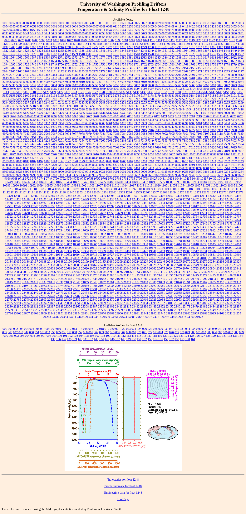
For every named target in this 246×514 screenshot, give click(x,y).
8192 (40, 161)
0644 (47, 33)
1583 (144, 57)
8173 (192, 157)
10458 (34, 182)
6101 (109, 116)
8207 (130, 161)
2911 (88, 78)
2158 (213, 68)
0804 (151, 33)
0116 (116, 26)
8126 (26, 157)
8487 (172, 168)
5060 (151, 85)
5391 (102, 109)
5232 (234, 99)
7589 (47, 147)
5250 (116, 102)
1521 (158, 54)
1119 (192, 40)
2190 (158, 71)
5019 (144, 81)
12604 (127, 206)
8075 (179, 154)
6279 (68, 119)
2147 (137, 68)
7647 (12, 151)
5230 (220, 99)
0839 (47, 36)
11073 (8, 189)
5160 (26, 95)
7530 (109, 144)
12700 (153, 213)
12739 (102, 216)
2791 (178, 74)
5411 (192, 109)
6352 (47, 123)
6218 (192, 116)
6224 (226, 116)
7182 (151, 137)
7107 (206, 133)
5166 (68, 95)
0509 (89, 30)
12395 (102, 195)
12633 (136, 209)
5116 (26, 92)
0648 (68, 33)
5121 (53, 92)
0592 (220, 30)
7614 (185, 147)
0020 (123, 23)
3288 (241, 78)
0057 (26, 26)
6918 (164, 130)
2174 (74, 71)
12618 (9, 209)
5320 (130, 106)
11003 (91, 185)
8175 (206, 157)
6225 (233, 116)
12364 (129, 192)
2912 (95, 78)
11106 (205, 189)
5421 (19, 112)
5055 (123, 85)
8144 (88, 157)
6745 (158, 126)
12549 (43, 206)
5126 (88, 92)
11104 (189, 189)
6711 (151, 126)
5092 (123, 88)
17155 (212, 223)
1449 (234, 50)
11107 (214, 189)
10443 (229, 178)
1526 (192, 54)
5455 (158, 112)
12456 (229, 199)
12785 (127, 220)
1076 (63, 40)
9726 (28, 178)
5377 (26, 109)
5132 (122, 92)
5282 (185, 102)
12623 (51, 209)
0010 (61, 23)
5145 (212, 92)
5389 (89, 109)
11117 (22, 192)
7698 (130, 151)
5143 (198, 92)
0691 (130, 33)
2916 (123, 78)
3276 (158, 78)
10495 (136, 182)
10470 (76, 182)
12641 (203, 209)
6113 (130, 116)
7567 (213, 144)
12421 (43, 199)
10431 (162, 178)
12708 (186, 213)
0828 (220, 33)
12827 (26, 223)
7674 (102, 151)
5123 (67, 92)
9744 (42, 178)
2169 (40, 71)
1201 (19, 47)
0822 (192, 33)
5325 (164, 106)
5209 (82, 99)
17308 (68, 227)
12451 (186, 199)
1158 (113, 43)
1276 (123, 47)
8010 (96, 154)
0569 (158, 30)
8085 (199, 154)
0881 (185, 36)
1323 (12, 50)
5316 (102, 106)
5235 (12, 102)
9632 (158, 175)
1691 (227, 61)
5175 (130, 95)
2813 (5, 78)
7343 (137, 140)
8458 (68, 168)
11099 (149, 189)
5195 (19, 99)
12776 (59, 220)
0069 (109, 26)
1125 (232, 40)
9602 (137, 175)
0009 (54, 23)
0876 (158, 36)
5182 (178, 95)
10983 (195, 182)
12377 (231, 192)
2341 (40, 74)
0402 (137, 26)
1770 (199, 64)
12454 (212, 199)
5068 (206, 85)
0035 (199, 23)
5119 (39, 92)
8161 (130, 157)
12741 (110, 216)
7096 (178, 133)
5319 (123, 106)
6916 (151, 130)
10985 (212, 182)
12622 (43, 209)
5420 (12, 112)
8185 (19, 161)
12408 (178, 195)
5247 (95, 102)
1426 (213, 50)
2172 (61, 71)
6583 (33, 126)
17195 (9, 227)
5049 (88, 85)
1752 (74, 64)
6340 (33, 123)
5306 (47, 106)
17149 (203, 223)
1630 (26, 61)
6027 (33, 116)
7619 (206, 147)
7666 (74, 151)
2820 (54, 78)
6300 (130, 119)
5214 (116, 99)
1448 (227, 50)
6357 (81, 123)
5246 (88, 102)
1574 (81, 57)
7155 (61, 137)
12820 (203, 220)
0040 (213, 23)
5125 (81, 92)
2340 (33, 74)
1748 (47, 64)
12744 (127, 216)
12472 (76, 202)
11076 (25, 189)
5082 (54, 88)
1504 (61, 54)
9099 (151, 171)
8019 (103, 154)
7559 (192, 144)
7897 (13, 154)
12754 (195, 216)
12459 (17, 202)
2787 (151, 74)
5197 (33, 99)
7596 (75, 147)
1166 (167, 43)
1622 (234, 57)
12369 (172, 192)
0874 (144, 36)
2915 (116, 78)
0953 (7, 40)
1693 (241, 61)
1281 (158, 47)
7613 (178, 147)
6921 (185, 130)
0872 (130, 36)
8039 (123, 154)
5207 (68, 99)
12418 (17, 199)
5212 (102, 99)
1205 (47, 47)
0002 (12, 23)
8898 (47, 171)
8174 (199, 157)
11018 (140, 185)
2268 (178, 71)
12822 (220, 220)
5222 (164, 99)
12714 (220, 213)
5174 (123, 95)
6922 (192, 130)
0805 (158, 33)
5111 (234, 88)
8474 (109, 168)
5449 (123, 112)
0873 (137, 36)
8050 (137, 154)
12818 (186, 220)
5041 (47, 85)
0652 (95, 33)
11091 (91, 189)
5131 (115, 92)
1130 (25, 43)
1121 (205, 40)
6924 (206, 130)
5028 (199, 81)
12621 (34, 209)
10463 (59, 182)
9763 (118, 178)
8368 (102, 164)
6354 (61, 123)
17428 (178, 227)
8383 (164, 164)
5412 (199, 109)
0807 (164, 33)
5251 (123, 102)
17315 (76, 227)
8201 (95, 161)
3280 (185, 78)
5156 (240, 92)
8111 (234, 154)
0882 (192, 36)
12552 (68, 206)
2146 (130, 68)
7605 (130, 147)
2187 (137, 71)
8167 (171, 157)
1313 (192, 47)
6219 (199, 116)
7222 (40, 140)
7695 (123, 151)
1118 (185, 40)
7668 (81, 151)
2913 (102, 78)
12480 (136, 202)
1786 (40, 68)
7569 (227, 144)
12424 (59, 199)
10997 (66, 185)
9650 (199, 175)
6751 (199, 126)
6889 (123, 130)
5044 (54, 85)
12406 (161, 195)
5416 (227, 109)
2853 (68, 78)
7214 (241, 137)
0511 (102, 30)
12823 (229, 220)
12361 (104, 192)
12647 (17, 213)
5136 (150, 92)
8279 (54, 164)
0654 (102, 33)
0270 (123, 26)
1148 (46, 43)
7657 (40, 151)
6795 (26, 130)
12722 (9, 216)
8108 (227, 154)
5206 (61, 99)
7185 (172, 137)
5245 (81, 102)
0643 (40, 33)
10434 (179, 178)
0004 (26, 23)
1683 (178, 61)
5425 (47, 112)
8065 (158, 154)
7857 (241, 151)
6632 (68, 126)
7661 (54, 151)
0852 (81, 36)
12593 (119, 206)
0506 (68, 30)
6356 (74, 123)
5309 (68, 106)
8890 (26, 171)
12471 (68, 202)
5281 (178, 102)
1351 (164, 50)
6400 (192, 123)
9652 (206, 175)
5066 (192, 85)
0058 (33, 26)
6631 (61, 126)
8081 (186, 154)
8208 (137, 161)
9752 (63, 178)
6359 (95, 123)
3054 (144, 78)
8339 (95, 164)
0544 (109, 30)
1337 (74, 50)
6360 (102, 123)
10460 (43, 182)
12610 (178, 206)
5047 (74, 85)
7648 (19, 151)
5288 (220, 102)
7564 (206, 144)
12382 (34, 195)
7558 (185, 144)
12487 (186, 202)
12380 (17, 195)
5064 (178, 85)
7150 (26, 137)
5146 (219, 92)
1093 (139, 40)
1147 (39, 43)
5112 (241, 88)
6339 (26, 123)
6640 (116, 126)
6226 (240, 116)
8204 (109, 161)
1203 (33, 47)
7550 (151, 144)
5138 (164, 92)
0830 (234, 33)
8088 (213, 154)
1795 (88, 68)
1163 (147, 43)
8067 (172, 154)
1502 (47, 54)
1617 (206, 57)
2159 (220, 68)
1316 (213, 47)
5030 (213, 81)
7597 (82, 147)
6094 (68, 116)
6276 (47, 119)
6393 (164, 123)
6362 (116, 123)
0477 (40, 30)
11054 (181, 185)
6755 (227, 126)
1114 (159, 40)
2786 (144, 74)
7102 (192, 133)
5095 (144, 88)
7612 (171, 147)
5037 (19, 85)
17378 (127, 227)
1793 (81, 68)
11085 (58, 189)
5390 (95, 109)
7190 (206, 137)
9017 (81, 171)
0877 (164, 36)
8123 (12, 157)
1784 (26, 68)
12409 (186, 195)
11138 (62, 192)
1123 (219, 40)
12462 (43, 202)
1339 (88, 50)
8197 (68, 161)
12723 (17, 216)
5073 (234, 85)
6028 (40, 116)
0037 (206, 23)
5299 (241, 102)
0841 (61, 36)
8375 (130, 164)
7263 (123, 140)
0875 (151, 36)
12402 (144, 195)
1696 (19, 64)
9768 (146, 178)
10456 (26, 182)
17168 (220, 223)
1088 (104, 40)
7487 (81, 144)
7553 (164, 144)
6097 (89, 116)
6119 (150, 116)
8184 (12, 161)
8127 (33, 157)
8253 (26, 164)
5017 (130, 81)
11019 (148, 185)
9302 (54, 175)
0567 (144, 30)
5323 (151, 106)
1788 (54, 68)
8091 (220, 154)
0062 (61, 26)
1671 (109, 61)
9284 (241, 171)
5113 (6, 92)
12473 (85, 202)
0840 (54, 36)
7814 (192, 151)
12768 (9, 220)
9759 (97, 178)
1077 (70, 40)
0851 (74, 36)
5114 (13, 92)
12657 (102, 213)
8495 (178, 168)
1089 (111, 40)
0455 (5, 30)
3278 (171, 78)
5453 (151, 112)
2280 (19, 74)
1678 (151, 61)
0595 (241, 30)
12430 (93, 199)
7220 (26, 140)
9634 (164, 175)
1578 (109, 57)
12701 (161, 213)
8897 (40, 171)
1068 (42, 40)
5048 (81, 85)
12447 (152, 199)
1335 (61, 50)
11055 (190, 185)
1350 (158, 50)
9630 (144, 175)
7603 (116, 147)
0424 (220, 26)
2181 (116, 71)
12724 (26, 216)
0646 (61, 33)
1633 (47, 61)
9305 (75, 175)
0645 (54, 33)
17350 (119, 227)
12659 (119, 213)
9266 (220, 171)
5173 (116, 95)
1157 (106, 43)
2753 (95, 74)
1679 (158, 61)
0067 (95, 26)
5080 (40, 88)
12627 (85, 209)
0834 (19, 36)
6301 (137, 119)
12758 (220, 216)
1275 (116, 47)
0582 (185, 30)
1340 (95, 50)
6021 (234, 112)
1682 (171, 61)
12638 (178, 209)
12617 (237, 206)
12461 (34, 202)
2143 (109, 68)
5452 (144, 112)
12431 (102, 199)
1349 (151, 50)
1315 (206, 47)
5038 (26, 85)
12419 (26, 199)
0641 (26, 33)
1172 (207, 43)
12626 (76, 209)
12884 (102, 223)
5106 (206, 88)
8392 (199, 164)
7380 (185, 140)
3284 (213, 78)
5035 (5, 85)
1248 (68, 47)
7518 (102, 144)
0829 (227, 33)
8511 (220, 168)
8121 (5, 157)
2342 (47, 74)
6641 (123, 126)
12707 (178, 213)
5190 (227, 95)
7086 (137, 133)
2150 (158, 68)
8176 (213, 157)
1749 (54, 64)
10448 (238, 178)
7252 (68, 140)
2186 (130, 71)
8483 (151, 168)
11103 (181, 189)
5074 (241, 85)
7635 (234, 147)
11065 (231, 185)
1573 (74, 57)
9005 (68, 171)
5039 (33, 85)
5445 (95, 112)
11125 (54, 192)
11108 (222, 189)
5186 (199, 95)
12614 (212, 206)
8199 (82, 161)
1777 (220, 64)
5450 (130, 112)
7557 (178, 144)
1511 (88, 54)
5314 (88, 106)
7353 (164, 140)
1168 (180, 43)
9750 (56, 178)
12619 (17, 209)
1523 (171, 54)
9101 (158, 171)
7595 (68, 147)
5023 (164, 81)
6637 (95, 126)
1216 (61, 47)
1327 (33, 50)
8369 (109, 164)
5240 (47, 102)
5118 (33, 92)
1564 (12, 57)
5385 (68, 109)
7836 (206, 151)
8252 (19, 164)
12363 (121, 192)
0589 (206, 30)
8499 (199, 168)
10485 (102, 182)
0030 (164, 23)
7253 (74, 140)
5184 (192, 95)
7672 (95, 151)
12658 (110, 213)
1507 (68, 54)
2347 (81, 74)
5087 (89, 88)
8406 (241, 164)
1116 (172, 40)
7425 (33, 144)
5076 (13, 88)
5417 (234, 109)
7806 (185, 151)
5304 (33, 106)
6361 (109, 123)
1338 (81, 50)
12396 (110, 195)
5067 (199, 85)
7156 (68, 137)
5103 (186, 88)
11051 (165, 185)
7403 (234, 140)
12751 (178, 216)
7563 (199, 144)
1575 (88, 57)
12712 (212, 213)
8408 (5, 168)
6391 (151, 123)
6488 (5, 126)
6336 (5, 123)
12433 (110, 199)
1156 (99, 43)
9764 (125, 178)
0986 (35, 40)
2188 (144, 71)
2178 (95, 71)
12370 (180, 192)
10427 (153, 178)
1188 (227, 43)
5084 (68, 88)
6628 (40, 126)
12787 (144, 220)
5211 (95, 99)
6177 (171, 116)
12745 (136, 216)
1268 (74, 47)
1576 (95, 57)
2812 (241, 74)
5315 (95, 106)
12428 (76, 199)
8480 (130, 168)
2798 (220, 74)
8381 (151, 164)
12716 (229, 213)
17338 (102, 227)
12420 (34, 199)
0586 (199, 30)
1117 (179, 40)
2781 (109, 74)
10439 (212, 178)
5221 (158, 99)
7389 (206, 140)
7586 (33, 147)
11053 (173, 185)
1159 (120, 43)
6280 (75, 119)
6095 (75, 116)
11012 (115, 185)
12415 (229, 195)
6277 (54, 119)
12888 (127, 223)
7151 (33, 137)
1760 (130, 64)
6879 (68, 130)
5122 (60, 92)
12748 (152, 216)
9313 (102, 175)
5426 (54, 112)
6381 (130, 123)
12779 (76, 220)
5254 (137, 102)
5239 (40, 102)
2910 (82, 78)
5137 (157, 92)
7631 (227, 147)
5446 (102, 112)
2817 (33, 78)
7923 (20, 154)
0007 (47, 23)
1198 (241, 43)
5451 (137, 112)
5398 (137, 109)
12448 (161, 199)
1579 (116, 57)
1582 (137, 57)
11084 (50, 189)
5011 (88, 81)
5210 (89, 99)
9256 (185, 171)
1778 (227, 64)
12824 (237, 220)
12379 (9, 195)
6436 (213, 123)
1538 (234, 54)
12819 (195, 220)
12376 (222, 192)
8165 (158, 157)
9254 (178, 171)
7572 (234, 144)
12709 (195, 213)
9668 (14, 178)
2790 (171, 74)
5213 (109, 99)
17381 (136, 227)
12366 (146, 192)
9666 (7, 178)
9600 (130, 175)
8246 (5, 164)
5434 (75, 112)
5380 (40, 109)
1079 (84, 40)
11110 (230, 189)
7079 (89, 133)
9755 (76, 178)
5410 (185, 109)
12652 (60, 213)
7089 (151, 133)
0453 (234, 26)
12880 (68, 223)
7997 (68, 154)
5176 (137, 95)
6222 (212, 116)
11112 (6, 192)
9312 (95, 175)
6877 (61, 130)
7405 (241, 140)
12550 (51, 206)
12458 (9, 202)
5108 (220, 88)
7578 (12, 147)
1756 (102, 64)
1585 (158, 57)
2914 (109, 78)
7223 (47, 140)
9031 (102, 171)
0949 (241, 36)
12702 (170, 213)
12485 (178, 202)
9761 (104, 178)
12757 (212, 216)
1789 (61, 68)
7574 (241, 144)
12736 (93, 216)
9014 (74, 171)
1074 (49, 40)
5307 (54, 106)
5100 (165, 88)
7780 (164, 151)
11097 (132, 189)
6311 (206, 119)
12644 (229, 209)
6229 (19, 119)
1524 (178, 54)
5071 (220, 85)
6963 (220, 130)
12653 (68, 213)
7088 (144, 133)
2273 (213, 71)
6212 (185, 116)
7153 (47, 137)
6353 (54, 123)
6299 (123, 119)
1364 (185, 50)
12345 (70, 192)
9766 (139, 178)
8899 (54, 171)
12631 (119, 209)
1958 (95, 68)
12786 (136, 220)
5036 (12, 85)
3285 (220, 78)
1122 (212, 40)
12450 (178, 199)
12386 (68, 195)
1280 (151, 47)
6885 (102, 130)
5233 (241, 99)
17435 (195, 227)
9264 (206, 171)
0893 (227, 36)
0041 (220, 23)
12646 (9, 213)
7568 (220, 144)
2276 (234, 71)
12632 (127, 209)
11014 (124, 185)
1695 (12, 64)
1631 (33, 61)
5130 (109, 92)
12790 (161, 220)
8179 (227, 157)
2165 (12, 71)
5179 (158, 95)
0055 (12, 26)
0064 (75, 26)
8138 (61, 157)
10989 (6, 185)
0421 (199, 26)
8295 (74, 164)
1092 (132, 40)
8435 (26, 168)
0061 (54, 26)
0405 (151, 26)
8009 (89, 154)
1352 (171, 50)
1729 (26, 64)
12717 (237, 213)
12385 (60, 195)
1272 (95, 47)
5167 (74, 95)
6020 (227, 112)
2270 (192, 71)
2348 (88, 74)
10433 (170, 178)
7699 (137, 151)
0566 (137, 30)
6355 (68, 123)
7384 (199, 140)
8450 (54, 168)
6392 (158, 123)
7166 (123, 137)
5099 (158, 88)
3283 (206, 78)
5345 (5, 109)
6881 (74, 130)
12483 (161, 202)
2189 (151, 71)
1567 (33, 57)
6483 (220, 123)
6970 (241, 130)
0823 (199, 33)
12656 (93, 213)
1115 (166, 40)
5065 (185, 85)
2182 (123, 71)
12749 (161, 216)
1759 (123, 64)
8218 (206, 161)
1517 (130, 54)
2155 (192, 68)
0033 (185, 23)
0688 (109, 33)
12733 (76, 216)
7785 (171, 151)
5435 (82, 112)
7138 (233, 133)
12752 (186, 216)
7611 (165, 147)
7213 (234, 137)
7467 (74, 144)
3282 (199, 78)
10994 (40, 185)
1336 (68, 50)
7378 (178, 140)
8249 (12, 164)
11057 (198, 185)
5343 (241, 106)
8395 (220, 164)
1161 (133, 43)
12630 (110, 209)
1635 (61, 61)
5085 (75, 88)
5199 (47, 99)
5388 (82, 109)
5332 (213, 106)
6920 (178, 130)
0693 (144, 33)
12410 (195, 195)
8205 (116, 161)
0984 (28, 40)
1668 (88, 61)
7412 (12, 144)
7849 (227, 151)
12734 (85, 216)
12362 (112, 192)
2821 (61, 78)
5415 (220, 109)
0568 (151, 30)
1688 (213, 61)
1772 (206, 64)
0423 (213, 26)
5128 (102, 92)
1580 (123, 57)
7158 (82, 137)
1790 (68, 68)
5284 (199, 102)
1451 (5, 54)
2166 (19, 71)
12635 (152, 209)
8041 (130, 154)
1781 (5, 68)
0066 (89, 26)
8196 (61, 161)
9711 (21, 178)
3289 (5, 81)
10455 (17, 182)
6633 (75, 126)
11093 (108, 189)
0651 (88, 33)
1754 (88, 64)
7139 (240, 133)
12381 (26, 195)
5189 (220, 95)
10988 (237, 182)
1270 (81, 47)
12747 (144, 216)
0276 (130, 26)
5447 (109, 112)
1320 (234, 47)
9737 (35, 178)
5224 (178, 99)
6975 (12, 133)
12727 (43, 216)
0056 (19, 26)
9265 (213, 171)
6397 (185, 123)
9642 (178, 175)
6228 (12, 119)
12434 (119, 199)
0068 (102, 26)
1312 (185, 47)
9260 (199, 171)
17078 (178, 223)
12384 (51, 195)
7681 (109, 151)
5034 (241, 81)
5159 (19, 95)
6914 (137, 130)
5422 (26, 112)
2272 (206, 71)
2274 (220, 71)
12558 (77, 206)
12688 (127, 213)
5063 (171, 85)
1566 (26, 57)
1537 (227, 54)
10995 (49, 185)
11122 (46, 192)
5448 (116, 112)
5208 (75, 99)
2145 (123, 68)
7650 (26, 151)
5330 (199, 106)
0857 (116, 36)
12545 (34, 206)
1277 (130, 47)
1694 (5, 64)
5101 (172, 88)
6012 (206, 112)
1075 (56, 40)
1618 (213, 57)
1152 (73, 43)
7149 (19, 137)
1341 (102, 50)
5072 (227, 85)
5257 (151, 102)
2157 (206, 68)
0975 (21, 40)
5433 (68, 112)
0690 (123, 33)
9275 (234, 171)
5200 (54, 99)
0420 (192, 26)
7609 (151, 147)
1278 (137, 47)
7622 (220, 147)
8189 (33, 161)
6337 (12, 123)
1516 (123, 54)
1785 (33, 68)
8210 (151, 161)
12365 (138, 192)
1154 (86, 43)
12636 (161, 209)
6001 (165, 112)
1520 (151, 54)
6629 (47, 126)
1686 (199, 61)
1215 (54, 47)
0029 (158, 23)
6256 (33, 119)
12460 (26, 202)
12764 (229, 216)
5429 (61, 112)
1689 (220, 61)
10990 (15, 185)
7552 (158, 144)
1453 (19, 54)
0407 (164, 26)
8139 (68, 157)
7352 (158, 140)
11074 (17, 189)
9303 (61, 175)
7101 (185, 133)
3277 (164, 78)
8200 (89, 161)
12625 (68, 209)
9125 (164, 171)
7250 (54, 140)
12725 (34, 216)
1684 (185, 61)
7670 (88, 151)
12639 (186, 209)
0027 (144, 23)
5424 (40, 112)
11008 (107, 185)
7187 (185, 137)
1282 (164, 47)
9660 (234, 175)
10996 (57, 185)
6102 (116, 116)
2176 (88, 71)
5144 (205, 92)
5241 (54, 102)
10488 (110, 182)
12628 (93, 209)
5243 (68, 102)
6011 (199, 112)
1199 (5, 47)
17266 (34, 227)
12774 (43, 220)
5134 (136, 92)
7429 (47, 144)
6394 (171, 123)
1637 (68, 61)
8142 (74, 157)
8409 (12, 168)
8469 (95, 168)
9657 (220, 175)
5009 (75, 81)
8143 (81, 157)
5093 (130, 88)
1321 (241, 47)
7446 (61, 144)
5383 (54, 109)
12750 (169, 216)
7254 (81, 140)
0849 (68, 36)
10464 (68, 182)
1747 (40, 64)
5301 (12, 106)
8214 (178, 161)
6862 (33, 130)
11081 (33, 189)
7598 (89, 147)
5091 (116, 88)
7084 (123, 133)
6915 (144, 130)
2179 (102, 71)
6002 (172, 112)
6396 (178, 123)
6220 (206, 116)
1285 (171, 47)
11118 (29, 192)
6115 (137, 116)
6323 (213, 119)
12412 (212, 195)
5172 (109, 95)
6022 (241, 112)
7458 (68, 144)
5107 (213, 88)
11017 (132, 185)
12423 (51, 199)
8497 (185, 168)
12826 (17, 223)
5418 (241, 109)
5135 (143, 92)
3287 (234, 78)
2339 (26, 74)
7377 (171, 140)
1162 (140, 43)
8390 (185, 164)
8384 (171, 164)
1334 (54, 50)
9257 (192, 171)
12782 (102, 220)
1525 (185, 54)
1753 (81, 64)
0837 (40, 36)
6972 (5, 133)
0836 (33, 36)
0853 (88, 36)
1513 (102, 54)
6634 (82, 126)
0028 (151, 23)
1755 (95, 64)
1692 (234, 61)
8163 (144, 157)
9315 (109, 175)
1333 (47, 50)
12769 (17, 220)
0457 (19, 30)
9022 (95, 171)
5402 (165, 109)
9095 (137, 171)
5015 (116, 81)
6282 (89, 119)
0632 (5, 33)
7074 (68, 133)
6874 (54, 130)
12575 (102, 206)
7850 (234, 151)
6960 (213, 130)
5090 (109, 88)
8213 (171, 161)
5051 (102, 85)
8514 (227, 168)
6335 (241, 119)
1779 (234, 64)
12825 (9, 223)
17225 (17, 227)
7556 (171, 144)
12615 (220, 206)
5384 (61, 109)
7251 (61, 140)
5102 (179, 88)
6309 (192, 119)
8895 (33, 171)
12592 (110, 206)
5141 (185, 92)
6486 (241, 123)
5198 (40, 99)
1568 (40, 57)
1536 (220, 54)
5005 (47, 81)
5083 (61, 88)
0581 (178, 30)
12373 (205, 192)
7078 (82, 133)
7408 (5, 144)
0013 (81, 23)
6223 (219, 116)
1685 (192, 61)
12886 (119, 223)
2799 (227, 74)
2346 (74, 74)
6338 (19, 123)
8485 (158, 168)
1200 (12, 47)
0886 (199, 36)
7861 (6, 154)
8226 (220, 161)
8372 (116, 164)
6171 (164, 116)
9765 (132, 178)
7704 (151, 151)
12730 (68, 216)
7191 (213, 137)
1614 (185, 57)
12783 (110, 220)
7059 (40, 133)
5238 (33, 102)
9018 (88, 171)
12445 (136, 199)
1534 (206, 54)
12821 (212, 220)
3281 (192, 78)
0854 (95, 36)
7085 (130, 133)
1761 (137, 64)
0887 (206, 36)
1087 (97, 40)
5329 (192, 106)
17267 (43, 227)
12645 (237, 209)
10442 (221, 178)
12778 (68, 220)
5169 (88, 95)
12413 (220, 195)
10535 (161, 182)
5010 (82, 81)
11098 (141, 189)
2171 (54, 71)
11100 (157, 189)
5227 (199, 99)
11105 (197, 189)
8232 (227, 161)
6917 (158, 130)
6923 (199, 130)
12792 (178, 220)
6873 (47, 130)
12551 (60, 206)
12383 (43, 195)
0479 (54, 30)
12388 (77, 195)
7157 (75, 137)
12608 (161, 206)
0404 (144, 26)
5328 (185, 106)
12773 (34, 220)
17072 (169, 223)
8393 (206, 164)
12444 (127, 199)
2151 (164, 68)
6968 (234, 130)
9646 (192, 175)
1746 (33, 64)
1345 (123, 50)
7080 (95, 133)
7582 (19, 147)
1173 (214, 43)
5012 (95, 81)
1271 (88, 47)
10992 (32, 185)
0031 (171, 23)
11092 (99, 189)
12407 (170, 195)
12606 (144, 206)
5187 (206, 95)
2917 (130, 78)
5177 (144, 95)
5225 (185, 99)
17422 (169, 227)
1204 (40, 47)
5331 (206, 106)
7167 (130, 137)
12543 (26, 206)
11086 (66, 189)
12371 (189, 192)
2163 (241, 68)
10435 (187, 178)
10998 (74, 185)
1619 (220, 57)
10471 (85, 182)
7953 (33, 154)
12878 (51, 223)
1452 (12, 54)
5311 (82, 106)
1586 (164, 57)
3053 (137, 78)
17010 (152, 223)
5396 (123, 109)
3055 (151, 78)
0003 (19, 23)
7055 (33, 133)
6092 (54, 116)
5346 (12, 109)
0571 (171, 30)
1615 (192, 57)
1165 (160, 43)
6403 (206, 123)
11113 (14, 192)
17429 (186, 227)
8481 (137, 168)
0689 (116, 33)
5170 (95, 95)
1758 (116, 64)
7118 (220, 133)
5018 (137, 81)
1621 (227, 57)
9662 (241, 175)
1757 (109, 64)
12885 (110, 223)
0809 (171, 33)
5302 (19, 106)
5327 (178, 106)
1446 (220, 50)
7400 (227, 140)
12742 (119, 216)
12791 (169, 220)
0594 (234, 30)
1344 (116, 50)
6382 (137, 123)
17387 (144, 227)
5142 (192, 92)
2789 (164, 74)
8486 (165, 168)
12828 (34, 223)
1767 (178, 64)
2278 (5, 74)
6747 (171, 126)
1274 (109, 47)
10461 (51, 182)
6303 (151, 119)
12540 (237, 202)
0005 (33, 23)
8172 (185, 157)
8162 (137, 157)
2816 (26, 78)
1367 (206, 50)
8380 (144, 164)
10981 (178, 182)
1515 (116, 54)
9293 (19, 175)
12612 (195, 206)
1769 (192, 64)
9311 (88, 175)
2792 (185, 74)
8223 (213, 161)
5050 (95, 85)
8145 (95, 157)
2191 (164, 71)
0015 (95, 23)
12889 (136, 223)
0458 (26, 30)
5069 (213, 85)
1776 (213, 64)
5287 (213, 102)
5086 (82, 88)
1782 (12, 68)
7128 (227, 133)
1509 (75, 54)
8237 (234, 161)
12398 (119, 195)
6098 (96, 116)
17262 (26, 227)
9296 (33, 175)
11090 (83, 189)
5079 (33, 88)
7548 (144, 144)
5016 (123, 81)
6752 (206, 126)
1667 (81, 61)
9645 (185, 175)
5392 (109, 109)
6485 (234, 123)
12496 (212, 202)
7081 (102, 133)
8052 (144, 154)
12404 (153, 195)
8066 (165, 154)
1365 (192, 50)
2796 (206, 74)
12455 (220, 199)
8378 (137, 164)
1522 (164, 54)
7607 (144, 147)
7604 (123, 147)
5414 (213, 109)
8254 (33, 164)
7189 (199, 137)
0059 (40, 26)
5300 (5, 106)
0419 (185, 26)
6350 (40, 123)
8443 (33, 168)
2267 (171, 71)
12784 (119, 220)
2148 (144, 68)
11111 (237, 189)
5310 (75, 106)
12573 (93, 206)
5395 (116, 109)
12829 (43, 223)
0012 (74, 23)
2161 (227, 68)
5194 (12, 99)
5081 (47, 88)
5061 (158, 85)
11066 (239, 185)
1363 (178, 50)
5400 (151, 109)
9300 (40, 175)
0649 (74, 33)
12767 (237, 216)
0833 (12, 36)
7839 (213, 151)
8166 (164, 157)
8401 (234, 164)
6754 (220, 126)
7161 (102, 137)
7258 (95, 140)
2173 (68, 71)
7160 (95, 137)
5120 (46, 92)
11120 (38, 192)
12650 (43, 213)
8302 (81, 164)
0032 (178, 23)
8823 (19, 171)
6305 (165, 119)
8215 (185, 161)
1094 (146, 40)
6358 (88, 123)
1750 (61, 64)
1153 (79, 43)
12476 (102, 202)
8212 (164, 161)
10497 (144, 182)
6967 (227, 130)
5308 (61, 106)
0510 (95, 30)
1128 (12, 43)
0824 (206, 33)
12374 (214, 192)
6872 (40, 130)
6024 (13, 116)
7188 (192, 137)
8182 (241, 157)
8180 (234, 157)
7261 (109, 140)
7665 (68, 151)
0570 (164, 30)
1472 (26, 54)
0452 (227, 26)
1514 (109, 54)
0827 (213, 33)
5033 (234, 81)
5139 (171, 92)
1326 (26, 50)
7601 (109, 147)
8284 (68, 164)
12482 (152, 202)
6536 (12, 126)
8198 (75, 161)
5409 (178, 109)
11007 (99, 185)
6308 (185, 119)
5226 (192, 99)
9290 (5, 175)
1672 (116, 61)
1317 (220, 47)
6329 (227, 119)
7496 (88, 144)
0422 (206, 26)
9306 (82, 175)
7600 (102, 147)
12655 (85, 213)
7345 (144, 140)
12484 (169, 202)
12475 (93, 202)
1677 (144, 61)
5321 (137, 106)
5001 (19, 81)
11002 (82, 185)
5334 (227, 106)
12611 (186, 206)
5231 (227, 99)
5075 (6, 88)
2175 (81, 71)
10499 (152, 182)
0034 (192, 23)
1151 (66, 43)
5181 (171, 95)
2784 (130, 74)
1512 (95, 54)
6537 (19, 126)
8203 (102, 161)
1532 (199, 54)
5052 (109, 85)
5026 (185, 81)
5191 (234, 95)
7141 (12, 137)
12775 (51, 220)
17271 (51, 227)
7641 (241, 147)
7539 (116, 144)
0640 (19, 33)
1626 (19, 61)
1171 (200, 43)
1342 (109, 50)
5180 (164, 95)
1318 (227, 47)
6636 (89, 126)
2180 (109, 71)
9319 (123, 175)
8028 (116, 154)
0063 (68, 26)
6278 (61, 119)
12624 (59, 209)
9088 (109, 171)
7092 (165, 133)
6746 (164, 126)
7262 (116, 140)
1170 (194, 43)
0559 (116, 30)
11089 (75, 189)
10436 (195, 178)
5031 (220, 81)
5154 (226, 92)
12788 (152, 220)
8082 (192, 154)
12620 (26, 209)
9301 (47, 175)
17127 (195, 223)
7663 (61, 151)
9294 (26, 175)
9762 (111, 178)
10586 (169, 182)
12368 (163, 192)
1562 (241, 54)
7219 (19, 140)
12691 (136, 213)
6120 (157, 116)
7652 (33, 151)
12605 (136, 206)
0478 (47, 30)
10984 (203, 182)
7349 (151, 140)
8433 (19, 168)
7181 (144, 137)
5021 (158, 81)
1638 (74, 61)
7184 (165, 137)
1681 (164, 61)
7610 (158, 147)
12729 (59, 216)
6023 (6, 116)
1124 (225, 40)
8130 (47, 157)
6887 (109, 130)
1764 (158, 64)
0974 (14, 40)
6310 (199, 119)
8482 (144, 168)
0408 (171, 26)
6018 (213, 112)
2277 (241, 71)
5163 (47, 95)
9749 (49, 178)
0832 (5, 36)
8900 (61, 171)
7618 (199, 147)
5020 (151, 81)
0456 (12, 30)
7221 (33, 140)
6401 (199, 123)
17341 (110, 227)
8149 (109, 157)
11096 (124, 189)
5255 (144, 102)
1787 (47, 68)
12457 (237, 199)
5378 (33, 109)
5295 (227, 102)
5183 (185, 95)
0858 (123, 36)
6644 (144, 126)
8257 (40, 164)
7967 (47, 154)
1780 (241, 64)
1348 (144, 50)
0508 (82, 30)
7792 (178, 151)
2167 (26, 71)
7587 (40, 147)
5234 (5, 102)
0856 (109, 36)
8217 (199, 161)
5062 (164, 85)
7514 (95, 144)
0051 (227, 23)
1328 (40, 50)
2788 (158, 74)
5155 (233, 92)
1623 (241, 57)
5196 (26, 99)
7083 (116, 133)
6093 (61, 116)
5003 (33, 81)
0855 (102, 36)
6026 (26, 116)
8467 (89, 168)
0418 (178, 26)
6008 (185, 112)
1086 (90, 40)
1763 (151, 64)
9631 (151, 175)
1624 (5, 61)
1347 (137, 50)
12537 (229, 202)
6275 (40, 119)
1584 (151, 57)
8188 (26, 161)
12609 (170, 206)
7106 (199, 133)
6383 (144, 123)
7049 (26, 133)
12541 (9, 206)
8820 (12, 171)
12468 (59, 202)
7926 (26, 154)
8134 (54, 157)
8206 (123, 161)
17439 (203, 227)
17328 (93, 227)
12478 (119, 202)
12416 (237, 195)
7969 (54, 154)
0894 (234, 36)
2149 (151, 68)
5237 (26, 102)
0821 (185, 33)
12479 (127, 202)
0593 (227, 30)
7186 (178, 137)
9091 (116, 171)
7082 (109, 133)
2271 (199, 71)
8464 (82, 168)
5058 (144, 85)
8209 (144, 161)
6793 (12, 130)
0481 (61, 30)
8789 (234, 168)
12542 (17, 206)
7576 (5, 147)
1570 (54, 57)
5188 (213, 95)
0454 (241, 26)
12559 (85, 206)
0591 (213, 30)
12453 (203, 199)
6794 (19, 130)
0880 (178, 36)
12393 (93, 195)
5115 (19, 92)
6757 (241, 126)
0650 (81, 33)
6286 (116, 119)
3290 (12, 81)
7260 (102, 140)
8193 (47, 161)
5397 (130, 109)
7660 (47, 151)
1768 (185, 64)
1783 (19, 68)
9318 (116, 175)
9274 (227, 171)
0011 (68, 23)
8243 (241, 161)
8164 (151, 157)
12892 (144, 223)
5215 (123, 99)
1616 (199, 57)
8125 (19, 157)
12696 (144, 213)
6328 (220, 119)
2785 (137, 74)
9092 (123, 171)
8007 (82, 154)
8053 (151, 154)
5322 (144, 106)
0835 (26, 36)
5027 (192, 81)
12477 (110, 202)
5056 (130, 85)
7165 (116, 137)
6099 (103, 116)
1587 (171, 57)
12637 (169, 209)
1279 (144, 47)
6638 (102, 126)
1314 (199, 47)
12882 (85, 223)
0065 (82, 26)
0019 (116, 23)
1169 (187, 43)
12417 (9, 199)
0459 (33, 30)
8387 (178, 164)
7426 (40, 144)
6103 (123, 116)
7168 (137, 137)
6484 (227, 123)
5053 (116, 85)
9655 (213, 175)
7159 (89, 137)
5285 (206, 102)
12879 (59, 223)
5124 (74, 92)
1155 (93, 43)
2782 (116, 74)
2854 (75, 78)
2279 (12, 74)
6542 (26, 126)
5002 (26, 81)
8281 (61, 164)
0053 (241, 23)
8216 (192, 161)
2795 (199, 74)
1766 (171, 64)
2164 (5, 71)
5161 (33, 95)
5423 (33, 112)
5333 (220, 106)
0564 (123, 30)
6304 (158, 119)
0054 (5, 26)
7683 (116, 151)
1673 (123, 61)
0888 (213, 36)
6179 (178, 116)
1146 (32, 43)
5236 (19, 102)
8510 (213, 168)
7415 (19, 144)
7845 (220, 151)
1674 (130, 61)
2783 (123, 74)
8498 (192, 168)
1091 (125, 40)
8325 (88, 164)
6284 (102, 119)
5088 (96, 88)
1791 (74, 68)
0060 (47, 26)
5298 (234, 102)
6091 (47, 116)
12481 (144, 202)
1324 (19, 50)
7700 (144, 151)
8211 (158, 161)
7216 (12, 140)
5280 (171, 102)
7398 (220, 140)
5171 (102, 95)
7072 (61, 133)
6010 (192, 112)
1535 (213, 54)
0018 (109, 23)
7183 (158, 137)
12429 (85, 199)
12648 (26, 213)
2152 (171, 68)
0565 (130, 30)
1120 (198, 40)
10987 (229, 182)
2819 (47, 78)
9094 (130, 171)
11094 (116, 189)
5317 (109, 106)
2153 (178, 68)
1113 (152, 40)
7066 (47, 133)
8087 (206, 154)
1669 (95, 61)
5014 (109, 81)
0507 (75, 30)
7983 (61, 154)
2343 (54, 74)
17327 (85, 227)
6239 (26, 119)
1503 (54, 54)
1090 (118, 40)
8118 (241, 154)
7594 (61, 147)
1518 (137, 54)
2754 (102, 74)
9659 (227, 175)
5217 (137, 99)
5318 (116, 106)
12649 (34, 213)
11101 (165, 189)
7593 (54, 147)
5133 (129, 92)
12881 (76, 223)
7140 (5, 137)
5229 (213, 99)
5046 (68, 85)
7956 (40, 154)
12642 (212, 209)
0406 (158, 26)
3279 (178, 78)
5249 (109, 102)
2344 (61, 74)
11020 (157, 185)
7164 (109, 137)
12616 (229, 206)
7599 (95, 147)
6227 (5, 119)
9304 (68, 175)
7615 (192, 147)
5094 (137, 88)
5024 (171, 81)
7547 (137, 144)
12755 (203, 216)
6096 (82, 116)
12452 (195, 199)
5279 (164, 102)
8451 (61, 168)
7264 (130, 140)
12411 (203, 195)
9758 (90, 178)
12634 (144, 209)
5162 (40, 95)
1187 (221, 43)
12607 (153, 206)
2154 (185, 68)
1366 (199, 50)
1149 (52, 43)
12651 (51, 213)
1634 (54, 61)
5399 (144, 109)
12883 (93, 223)
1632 (40, 61)
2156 (199, 68)
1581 (130, 57)
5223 (171, 99)
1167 (173, 43)
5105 (199, 88)
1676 (137, 61)
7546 (130, 144)
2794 (192, 74)
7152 (40, 137)
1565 (19, 57)
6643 (137, 126)
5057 (137, 85)
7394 (213, 140)
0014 (88, 23)
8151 (116, 157)
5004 (40, 81)
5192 (241, 95)
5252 (130, 102)
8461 (75, 168)
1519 (144, 54)
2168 (33, 71)
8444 (40, 168)
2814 (12, 78)
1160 (126, 43)
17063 (161, 223)
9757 (83, 178)
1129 (19, 43)
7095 (172, 133)
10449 (9, 182)
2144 (116, 68)
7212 (227, 137)
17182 (237, 223)
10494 (127, 182)
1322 (5, 50)
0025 (137, 23)
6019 (220, 112)
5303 (26, 106)
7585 (26, 147)
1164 (153, 43)
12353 (79, 192)
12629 (102, 209)
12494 (203, 202)
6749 (185, 126)
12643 (220, 209)
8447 (47, 168)
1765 (164, 64)
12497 (220, 202)
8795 (241, 168)
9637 (171, 175)
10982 (186, 182)
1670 (102, 61)
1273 (102, 47)
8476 (116, 168)
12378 (239, 192)
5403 (172, 109)
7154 (54, 137)
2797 (213, 74)
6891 (130, 130)
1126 (239, 40)
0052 (234, 23)
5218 (144, 99)
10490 (119, 182)
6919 (171, 130)
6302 (144, 119)
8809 (5, 171)
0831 (241, 33)
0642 (33, 33)
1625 (12, 61)
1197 (234, 43)
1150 (59, 43)
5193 (5, 99)
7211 (220, 137)
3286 (227, 78)
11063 (223, 185)
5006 (54, 81)
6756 (234, 126)
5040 (40, 85)
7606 (137, 147)
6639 (109, 126)
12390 (85, 195)
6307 (178, 119)
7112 (213, 133)
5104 (192, 88)
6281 (82, 119)
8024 (109, 154)
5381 (47, 109)
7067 (54, 133)
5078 (26, 88)
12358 (87, 192)
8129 (40, 157)
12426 (68, 199)
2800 (234, 74)
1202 (26, 47)
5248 (102, 102)
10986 (220, 182)
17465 (212, 227)
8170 (178, 157)
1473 (33, 54)
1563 (5, 57)
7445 (54, 144)
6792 (5, 130)
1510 (82, 54)
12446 (144, 199)
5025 (178, 81)
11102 (173, 189)
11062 (215, 185)
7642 (5, 151)
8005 (75, 154)
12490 (195, 202)
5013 (102, 81)
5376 (19, 109)
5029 (206, 81)
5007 (61, 81)
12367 (155, 192)
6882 (81, 130)
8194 (54, 161)
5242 (61, 102)
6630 (54, 126)
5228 (206, 99)
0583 (192, 30)
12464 (51, 202)
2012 (102, 68)
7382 (192, 140)
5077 (20, 88)
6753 (213, 126)
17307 (59, 227)
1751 (68, 64)
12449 (169, 199)
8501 (206, 168)
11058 (206, 185)
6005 (178, 112)
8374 (123, 164)
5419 (5, 112)
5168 (81, 95)
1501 (40, 54)
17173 (229, 223)
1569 (47, 57)
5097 (151, 88)
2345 (68, 74)
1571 (61, 57)
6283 (95, 119)
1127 (5, 43)
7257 (88, 140)
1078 (77, 40)
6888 (116, 130)
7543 (123, 144)
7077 (75, 133)
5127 (95, 92)
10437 (204, 178)
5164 (54, 95)
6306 (172, 119)
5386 (75, 109)
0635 (12, 33)
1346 (130, 50)
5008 (68, 81)
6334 (234, 119)
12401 (136, 195)
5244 (74, 102)
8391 (192, 164)
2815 (19, 78)
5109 (227, 88)
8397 (227, 164)
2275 (227, 71)
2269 (185, 71)
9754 (69, 178)
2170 (47, 71)
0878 (171, 36)
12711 (203, 213)
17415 (161, 227)
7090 (158, 133)
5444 (89, 112)
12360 (96, 192)
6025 (20, 116)
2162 (234, 68)
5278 (158, 102)
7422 (26, 144)
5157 (5, 95)
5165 (61, 95)
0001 (5, 23)
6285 (109, 119)
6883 (88, 130)
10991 (23, 185)
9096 (144, 171)
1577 (102, 57)
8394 (213, 164)
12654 (77, 213)
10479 (93, 182)
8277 (47, 164)
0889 (220, 36)
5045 (61, 85)
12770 (26, 220)
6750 (192, 126)
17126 (186, 223)
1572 (68, 57)
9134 (171, 171)
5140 (178, 92)
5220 (151, 99)
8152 (123, 157)
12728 (51, 216)
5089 (103, 88)
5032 (227, 81)
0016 (102, 23)
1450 (241, 50)
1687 (206, 61)
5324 (158, 106)
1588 (178, 57)
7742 (158, 151)
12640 (195, 209)
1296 (178, 47)
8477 (123, 168)
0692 (137, 33)
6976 (19, 133)
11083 (42, 189)
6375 (123, 123)
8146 (102, 157)
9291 (12, 175)
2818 (40, 78)
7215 (5, 140)
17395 (152, 227)
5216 (130, 99)
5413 (206, 109)
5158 (12, 95)
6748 (178, 126)
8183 (5, 161)
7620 (213, 147)
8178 (220, 157)
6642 (130, 126)
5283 (192, 102)
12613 (203, 206)
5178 (151, 95)
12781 (93, 220)
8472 (102, 168)
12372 (197, 192)
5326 (171, 106)
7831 (199, 151)
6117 (144, 116)
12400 (127, 195)
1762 (144, 64)
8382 (158, 164)
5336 (234, 106)
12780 (85, 220)
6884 (95, 130)
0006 (40, 23)
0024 (130, 23)
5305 (40, 106)
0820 (178, 33)
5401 (158, 109)
